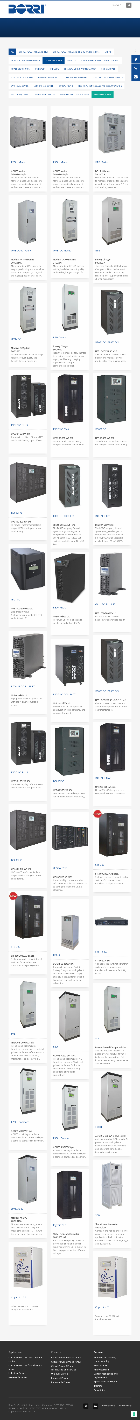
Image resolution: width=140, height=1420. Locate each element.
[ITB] (112, 1008)
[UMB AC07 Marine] (28, 220)
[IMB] (28, 1003)
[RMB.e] (70, 924)
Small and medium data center (108, 77)
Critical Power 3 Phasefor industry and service (63, 1368)
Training (98, 1385)
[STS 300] (112, 834)
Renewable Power (102, 94)
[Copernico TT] (28, 1267)
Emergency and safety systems (74, 94)
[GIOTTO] (28, 569)
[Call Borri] (135, 68)
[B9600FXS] (28, 482)
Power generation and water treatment (100, 60)
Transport (40, 69)
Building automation (44, 94)
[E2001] (70, 1016)
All (12, 52)
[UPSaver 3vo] (70, 838)
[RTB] (112, 220)
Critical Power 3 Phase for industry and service (76, 52)
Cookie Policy (125, 1405)
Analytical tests (101, 1369)
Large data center (20, 86)
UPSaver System (59, 1373)
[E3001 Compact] (70, 1108)
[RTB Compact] (70, 307)
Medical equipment (20, 94)
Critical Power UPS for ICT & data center (25, 1359)
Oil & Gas (71, 60)
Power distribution (20, 69)
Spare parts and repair (106, 1381)
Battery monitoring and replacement (106, 1375)
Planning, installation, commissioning (105, 1359)
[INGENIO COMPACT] (70, 664)
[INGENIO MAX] (70, 399)
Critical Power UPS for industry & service (25, 1367)
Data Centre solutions (22, 77)
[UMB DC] (28, 309)
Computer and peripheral (76, 77)
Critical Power (108, 69)
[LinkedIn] (95, 1406)
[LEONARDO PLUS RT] (28, 656)
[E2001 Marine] (28, 132)
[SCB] (112, 1185)
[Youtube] (85, 1406)
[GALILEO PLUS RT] (112, 574)
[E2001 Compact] (28, 1092)
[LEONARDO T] (70, 577)
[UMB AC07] (28, 1178)
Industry (54, 69)
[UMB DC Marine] (70, 220)
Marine (108, 52)
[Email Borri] (135, 76)
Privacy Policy (108, 1405)
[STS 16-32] (112, 921)
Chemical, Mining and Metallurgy (80, 69)
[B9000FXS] (112, 399)
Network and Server (43, 86)
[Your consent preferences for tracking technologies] (134, 1414)
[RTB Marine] (112, 132)
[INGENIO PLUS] (28, 395)
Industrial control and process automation (100, 86)
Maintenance (101, 1365)
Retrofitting (99, 1390)
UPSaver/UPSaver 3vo (48, 77)
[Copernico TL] (112, 1277)
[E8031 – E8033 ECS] (70, 486)
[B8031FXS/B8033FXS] (112, 312)
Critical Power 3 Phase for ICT (33, 52)
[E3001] (112, 1097)
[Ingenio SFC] (70, 1195)
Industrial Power (53, 60)
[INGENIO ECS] (112, 486)
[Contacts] (135, 59)
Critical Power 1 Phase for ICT (25, 60)
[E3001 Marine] (70, 132)
